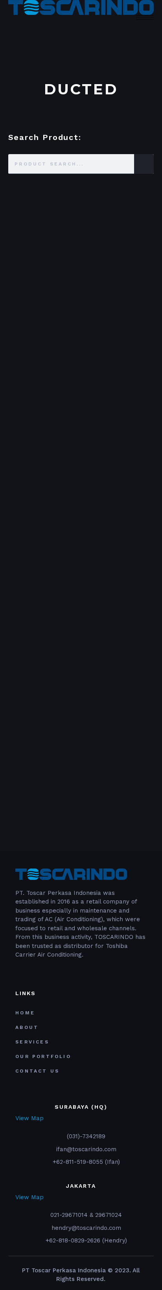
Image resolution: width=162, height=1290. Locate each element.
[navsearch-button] (10, 24)
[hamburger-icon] (145, 17)
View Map (29, 1118)
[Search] (144, 164)
